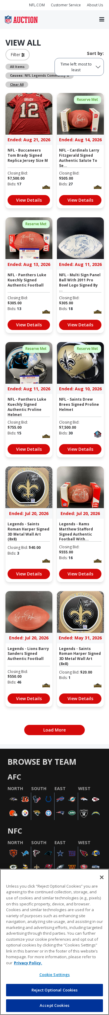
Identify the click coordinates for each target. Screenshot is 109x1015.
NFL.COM (37, 5)
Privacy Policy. (28, 962)
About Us (95, 5)
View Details (29, 200)
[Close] (101, 877)
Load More (54, 730)
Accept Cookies (54, 1005)
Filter (16, 54)
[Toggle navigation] (101, 20)
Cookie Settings (54, 974)
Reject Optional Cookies (54, 990)
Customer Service (66, 5)
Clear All (17, 84)
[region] (54, 942)
